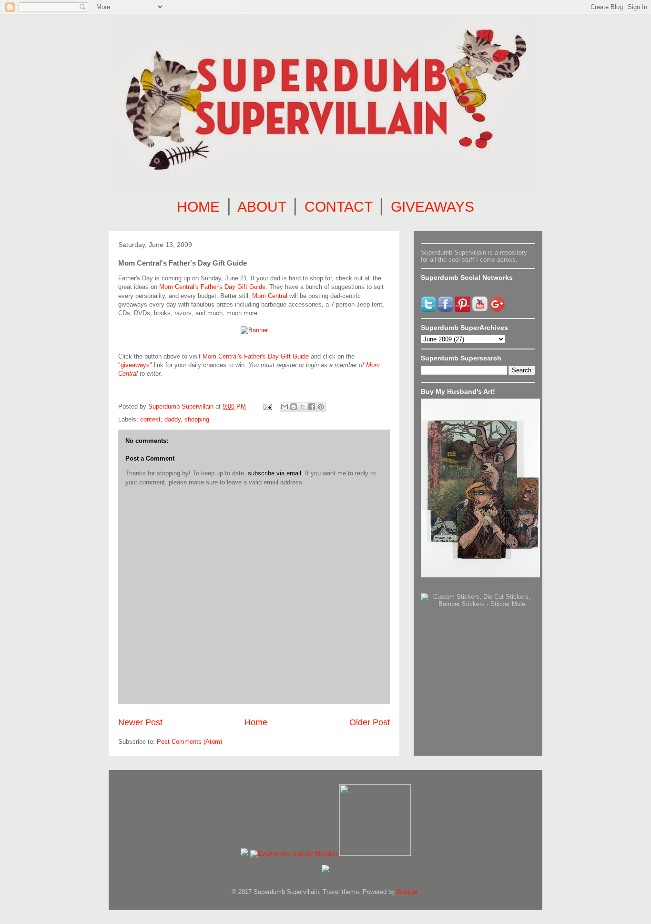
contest (150, 419)
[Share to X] (302, 406)
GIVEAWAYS (432, 207)
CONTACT (338, 207)
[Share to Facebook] (311, 406)
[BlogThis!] (293, 406)
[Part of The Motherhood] (375, 853)
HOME (198, 207)
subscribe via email (274, 473)
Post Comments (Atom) (189, 741)
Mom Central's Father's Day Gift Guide (212, 286)
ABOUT (261, 207)
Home (255, 722)
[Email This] (284, 406)
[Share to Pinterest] (321, 406)
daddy (172, 419)
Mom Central (269, 295)
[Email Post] (267, 406)
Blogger (407, 891)
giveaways (135, 365)
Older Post (369, 722)
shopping (196, 419)
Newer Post (140, 722)
